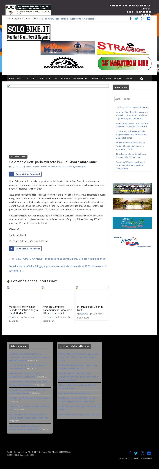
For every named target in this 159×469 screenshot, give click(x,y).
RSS (130, 458)
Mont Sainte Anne (58, 167)
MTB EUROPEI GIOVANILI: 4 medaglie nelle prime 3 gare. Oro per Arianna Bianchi (57, 258)
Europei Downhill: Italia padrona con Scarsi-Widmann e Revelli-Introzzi (71, 18)
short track (70, 167)
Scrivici (136, 458)
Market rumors (80, 78)
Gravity (30, 78)
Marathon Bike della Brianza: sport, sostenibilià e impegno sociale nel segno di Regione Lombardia (132, 115)
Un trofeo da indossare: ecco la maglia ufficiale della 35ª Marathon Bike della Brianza (131, 134)
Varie (108, 78)
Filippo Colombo (32, 167)
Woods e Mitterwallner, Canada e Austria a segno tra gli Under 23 (23, 310)
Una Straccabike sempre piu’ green (132, 107)
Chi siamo (123, 458)
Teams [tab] (126, 98)
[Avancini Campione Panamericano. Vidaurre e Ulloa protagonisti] (57, 288)
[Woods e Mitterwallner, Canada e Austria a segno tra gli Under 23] (23, 288)
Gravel (129, 78)
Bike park (118, 78)
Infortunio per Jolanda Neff (90, 308)
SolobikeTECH (96, 78)
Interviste (65, 78)
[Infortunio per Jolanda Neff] (92, 288)
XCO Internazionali (18, 156)
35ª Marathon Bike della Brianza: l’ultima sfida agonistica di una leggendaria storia (130, 146)
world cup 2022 (81, 167)
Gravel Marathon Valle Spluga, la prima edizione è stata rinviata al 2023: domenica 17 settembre (57, 268)
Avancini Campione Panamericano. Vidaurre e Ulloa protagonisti (57, 310)
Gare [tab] (117, 98)
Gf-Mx (55, 78)
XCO (19, 78)
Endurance (45, 78)
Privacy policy (146, 458)
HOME (11, 78)
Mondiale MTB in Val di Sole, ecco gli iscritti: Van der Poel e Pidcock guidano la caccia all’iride (78, 357)
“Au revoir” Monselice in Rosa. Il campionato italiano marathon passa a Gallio (130, 165)
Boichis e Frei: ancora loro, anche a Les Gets (78, 414)
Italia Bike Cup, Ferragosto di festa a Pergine (29, 398)
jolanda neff (45, 167)
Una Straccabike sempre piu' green (74, 393)
